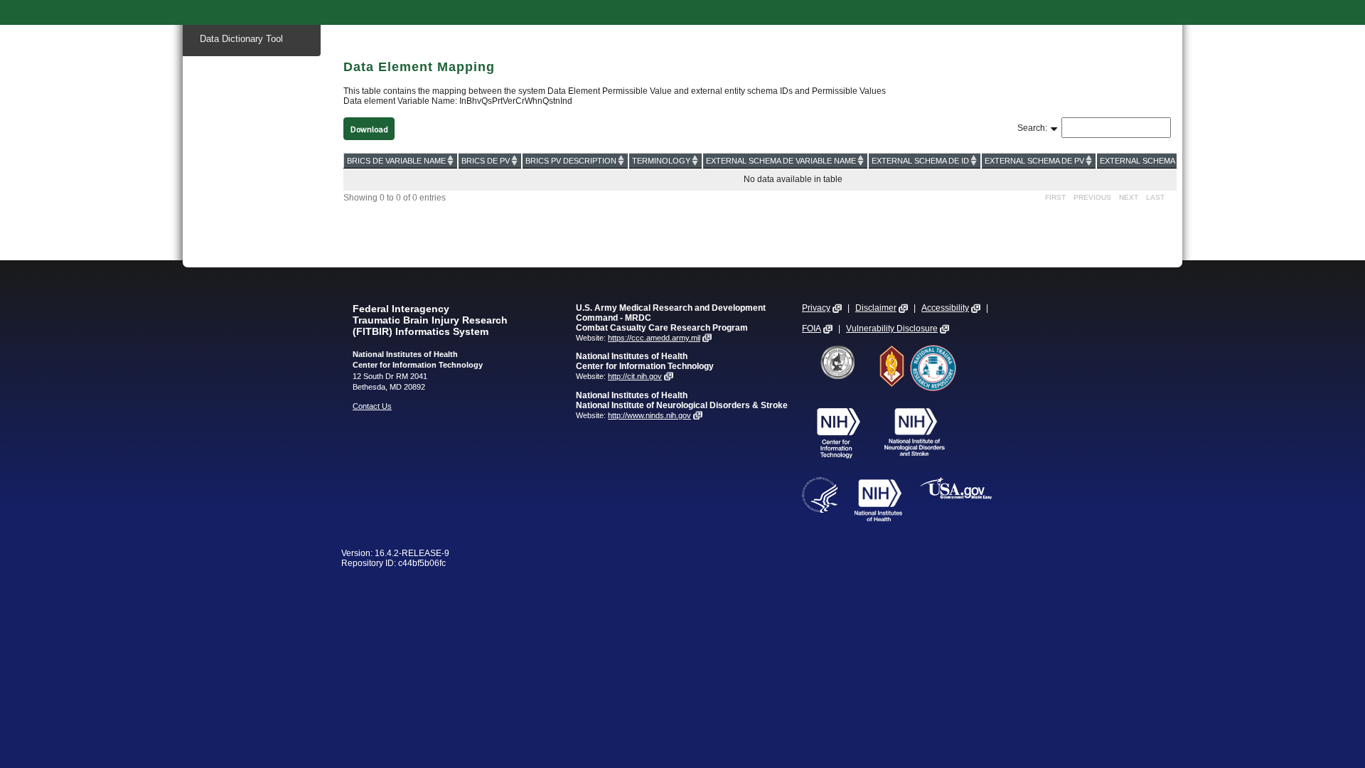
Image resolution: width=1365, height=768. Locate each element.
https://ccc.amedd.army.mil (654, 338)
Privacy (816, 308)
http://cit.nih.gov (635, 376)
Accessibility (945, 308)
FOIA (811, 329)
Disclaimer (875, 308)
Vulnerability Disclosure (892, 329)
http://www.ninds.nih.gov (649, 415)
